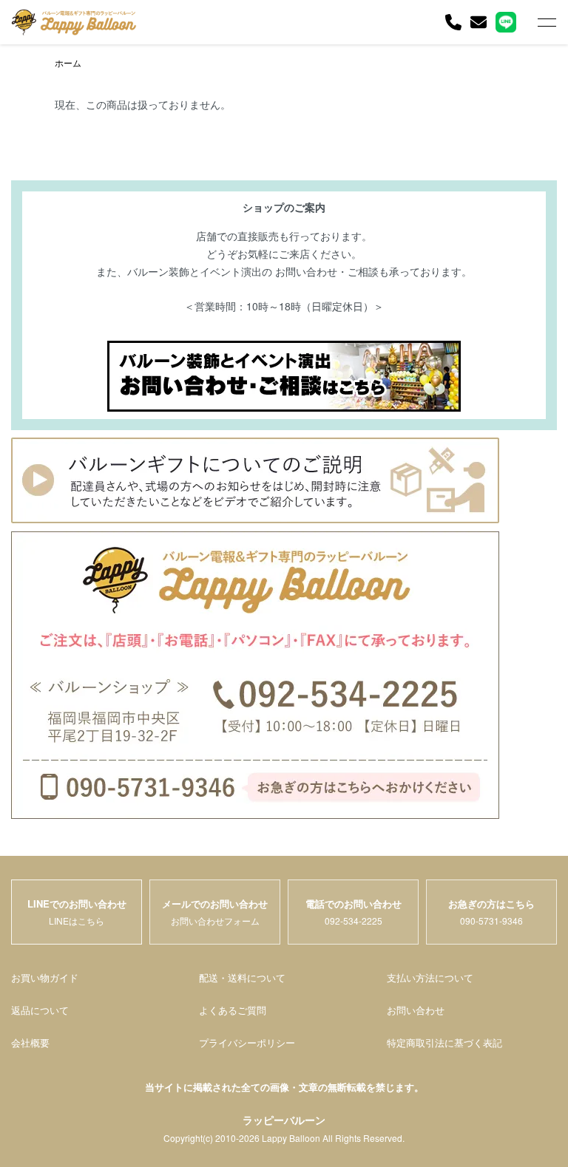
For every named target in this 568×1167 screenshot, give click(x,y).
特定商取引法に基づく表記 (444, 1042)
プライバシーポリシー (247, 1042)
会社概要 (30, 1042)
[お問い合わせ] (478, 22)
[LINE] (506, 22)
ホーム (68, 62)
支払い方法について (430, 977)
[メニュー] (546, 22)
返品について (40, 1010)
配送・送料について (242, 977)
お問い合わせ (415, 1010)
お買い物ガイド (44, 977)
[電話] (453, 22)
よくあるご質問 (232, 1010)
